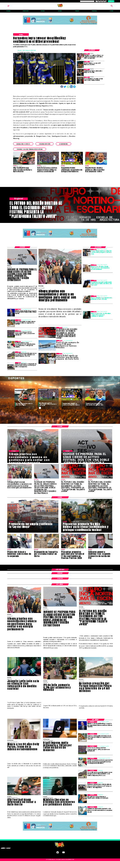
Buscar (111, 1)
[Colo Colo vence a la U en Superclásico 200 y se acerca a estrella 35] (11, 334)
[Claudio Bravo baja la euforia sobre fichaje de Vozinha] (80, 72)
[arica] (11, 366)
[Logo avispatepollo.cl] (60, 7)
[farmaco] (82, 798)
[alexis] (80, 64)
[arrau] (11, 312)
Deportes (19, 389)
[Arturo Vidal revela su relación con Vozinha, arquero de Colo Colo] (86, 252)
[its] (82, 810)
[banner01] (60, 24)
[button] (23, 143)
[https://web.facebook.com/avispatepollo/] (57, 853)
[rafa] (80, 56)
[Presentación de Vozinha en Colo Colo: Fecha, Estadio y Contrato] (80, 80)
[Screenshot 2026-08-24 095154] (11, 355)
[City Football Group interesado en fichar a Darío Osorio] (86, 299)
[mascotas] (11, 323)
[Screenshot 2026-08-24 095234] (11, 344)
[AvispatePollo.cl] (8, 7)
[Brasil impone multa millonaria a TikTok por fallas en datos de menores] (86, 283)
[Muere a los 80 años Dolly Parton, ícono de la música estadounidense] (86, 268)
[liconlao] (86, 315)
